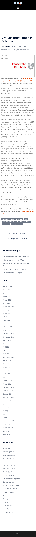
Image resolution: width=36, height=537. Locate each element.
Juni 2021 (6, 347)
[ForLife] (18, 3)
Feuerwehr (6, 462)
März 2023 (6, 293)
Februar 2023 (7, 296)
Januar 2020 (7, 384)
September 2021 (8, 337)
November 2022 (8, 303)
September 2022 (9, 307)
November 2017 (8, 421)
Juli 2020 (6, 364)
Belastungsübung (9, 455)
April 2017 (6, 434)
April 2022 (6, 320)
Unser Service (7, 509)
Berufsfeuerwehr (16, 219)
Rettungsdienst (23, 50)
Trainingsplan (7, 505)
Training (5, 502)
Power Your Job (8, 492)
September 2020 (9, 357)
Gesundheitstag (8, 482)
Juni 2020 (6, 367)
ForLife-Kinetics (8, 475)
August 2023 (7, 286)
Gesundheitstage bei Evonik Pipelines (16, 257)
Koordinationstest (9, 221)
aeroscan (5, 219)
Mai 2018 (6, 414)
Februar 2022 (7, 327)
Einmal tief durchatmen (19, 233)
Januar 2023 (7, 300)
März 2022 (6, 323)
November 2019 (8, 391)
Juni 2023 (6, 290)
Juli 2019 (6, 404)
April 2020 (6, 374)
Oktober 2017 (7, 424)
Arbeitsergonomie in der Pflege (14, 260)
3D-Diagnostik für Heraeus (17, 239)
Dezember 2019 (8, 387)
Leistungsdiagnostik (8, 50)
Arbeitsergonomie (9, 452)
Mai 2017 (6, 431)
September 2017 (8, 428)
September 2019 (8, 397)
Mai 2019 (6, 407)
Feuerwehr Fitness (8, 48)
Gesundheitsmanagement (11, 479)
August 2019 (7, 401)
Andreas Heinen (10, 46)
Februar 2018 (7, 418)
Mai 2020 (6, 370)
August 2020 (7, 360)
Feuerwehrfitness (22, 48)
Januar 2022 (7, 330)
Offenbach (6, 224)
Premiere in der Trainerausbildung (14, 269)
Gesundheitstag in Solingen (12, 273)
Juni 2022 (6, 313)
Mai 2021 (6, 350)
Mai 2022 (6, 317)
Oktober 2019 (7, 394)
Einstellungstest (8, 458)
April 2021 (6, 354)
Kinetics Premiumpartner (11, 485)
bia (26, 219)
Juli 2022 (6, 310)
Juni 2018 (6, 411)
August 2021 (7, 340)
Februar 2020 (7, 381)
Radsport (6, 495)
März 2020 (6, 377)
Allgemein (6, 448)
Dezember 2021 (8, 334)
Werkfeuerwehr (8, 512)
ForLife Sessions (8, 472)
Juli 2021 (6, 344)
